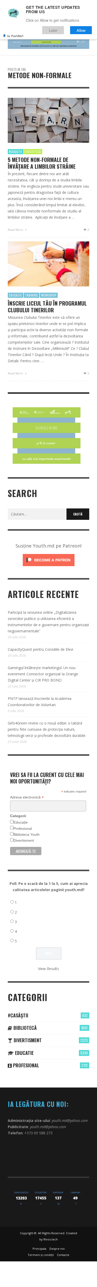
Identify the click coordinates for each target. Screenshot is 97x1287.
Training (31, 295)
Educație (20, 822)
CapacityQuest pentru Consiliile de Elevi (40, 649)
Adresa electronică (27, 797)
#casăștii (15, 152)
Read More (16, 230)
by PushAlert (15, 36)
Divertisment (23, 840)
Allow (81, 30)
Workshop (48, 295)
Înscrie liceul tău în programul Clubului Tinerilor (47, 306)
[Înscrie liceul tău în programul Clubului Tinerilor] (40, 264)
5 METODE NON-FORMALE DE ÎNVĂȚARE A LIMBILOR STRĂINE (42, 162)
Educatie (15, 295)
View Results (48, 968)
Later (53, 30)
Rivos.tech (50, 1239)
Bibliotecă (33, 152)
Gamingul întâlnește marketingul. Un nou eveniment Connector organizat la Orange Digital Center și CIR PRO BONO (43, 674)
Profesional (22, 828)
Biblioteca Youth (26, 834)
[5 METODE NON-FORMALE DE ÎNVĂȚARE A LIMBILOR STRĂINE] (40, 120)
